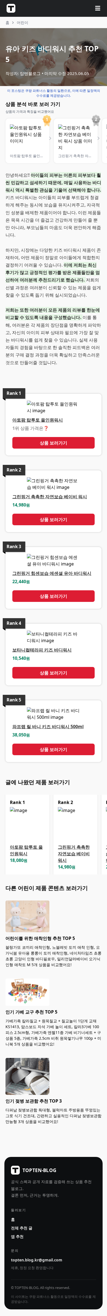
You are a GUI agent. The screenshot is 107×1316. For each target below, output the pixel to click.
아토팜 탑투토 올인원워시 (37, 420)
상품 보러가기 (53, 443)
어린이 (22, 22)
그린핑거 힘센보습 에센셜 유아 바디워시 (51, 573)
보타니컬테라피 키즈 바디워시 (42, 650)
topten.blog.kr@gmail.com (36, 1260)
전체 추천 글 (21, 1228)
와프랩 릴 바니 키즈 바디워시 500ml (48, 726)
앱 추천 (17, 1236)
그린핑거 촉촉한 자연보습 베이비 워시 (49, 497)
